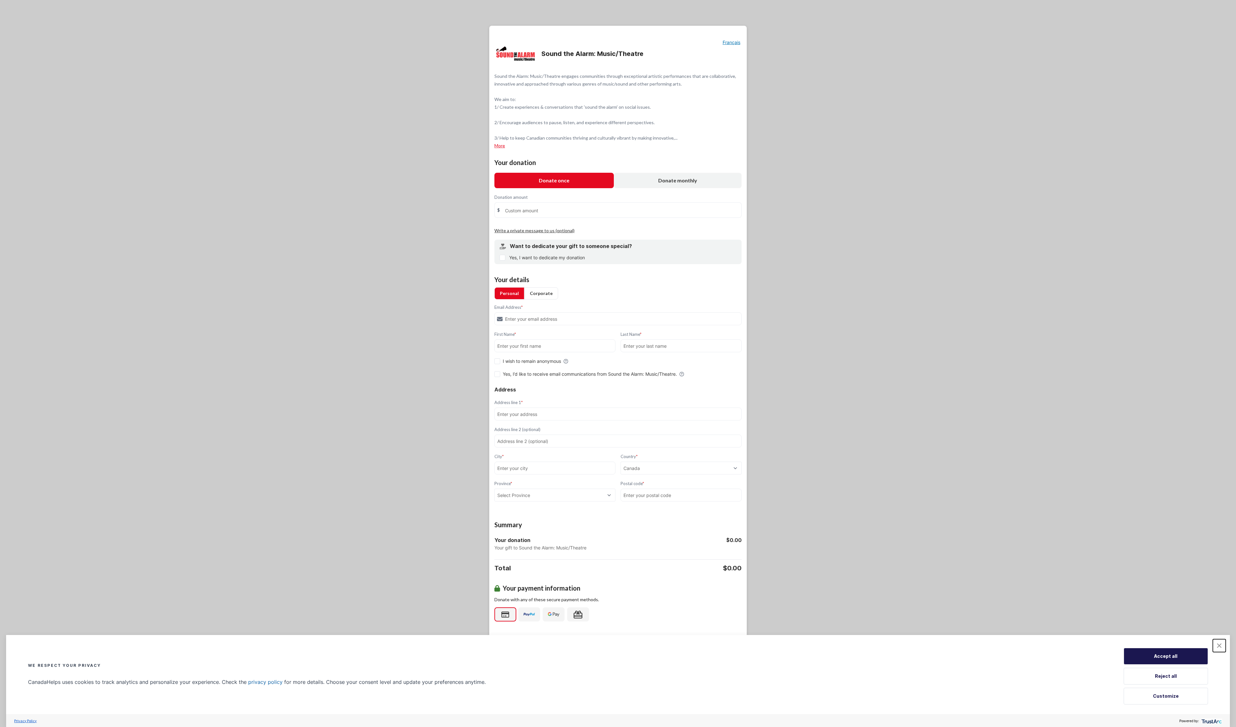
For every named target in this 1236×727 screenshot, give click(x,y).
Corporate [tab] (541, 293)
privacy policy (265, 682)
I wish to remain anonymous (532, 361)
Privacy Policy (25, 720)
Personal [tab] (509, 293)
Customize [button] (1166, 696)
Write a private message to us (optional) (534, 230)
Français (731, 42)
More (499, 145)
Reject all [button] (1166, 676)
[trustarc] (1211, 720)
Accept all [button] (1165, 656)
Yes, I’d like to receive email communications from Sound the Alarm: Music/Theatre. (590, 374)
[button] (1219, 645)
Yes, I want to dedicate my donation (547, 257)
